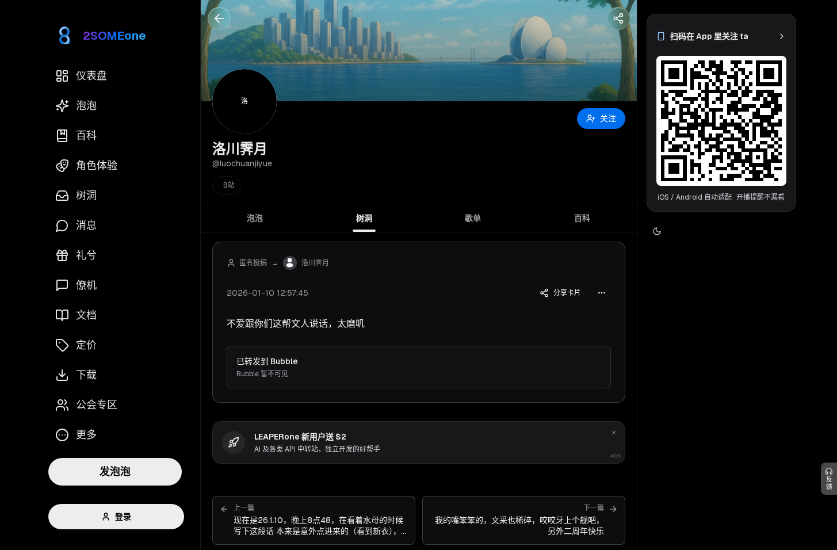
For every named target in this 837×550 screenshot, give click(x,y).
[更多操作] (602, 293)
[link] (721, 36)
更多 (86, 434)
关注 (608, 118)
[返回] (219, 18)
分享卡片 (567, 292)
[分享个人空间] (618, 18)
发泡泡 (115, 471)
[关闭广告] (614, 432)
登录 (123, 516)
